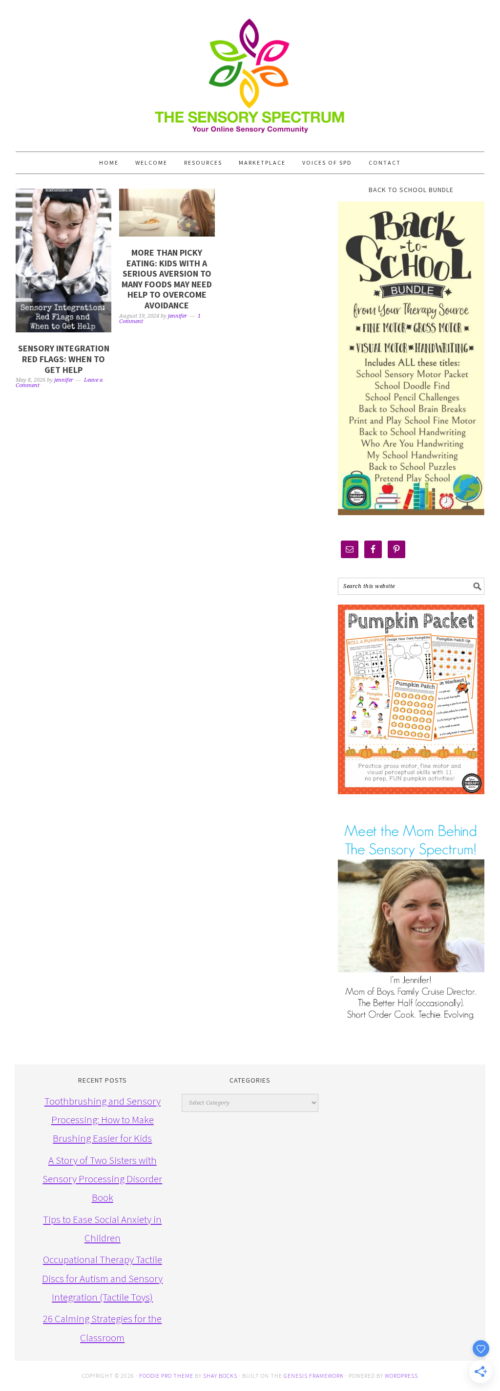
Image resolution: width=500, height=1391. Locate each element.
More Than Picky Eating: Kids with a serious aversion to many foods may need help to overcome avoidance (167, 279)
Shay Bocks (220, 1375)
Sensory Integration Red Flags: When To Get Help (63, 359)
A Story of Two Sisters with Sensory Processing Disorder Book (102, 1178)
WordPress (401, 1375)
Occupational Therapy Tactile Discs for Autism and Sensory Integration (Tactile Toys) (102, 1278)
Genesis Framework (314, 1375)
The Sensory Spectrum (250, 71)
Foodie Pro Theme (166, 1375)
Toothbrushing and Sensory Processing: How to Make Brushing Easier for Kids (102, 1119)
